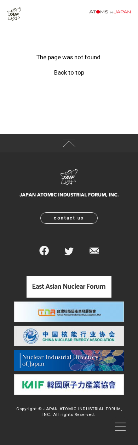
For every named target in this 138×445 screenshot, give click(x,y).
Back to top (69, 72)
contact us (69, 218)
